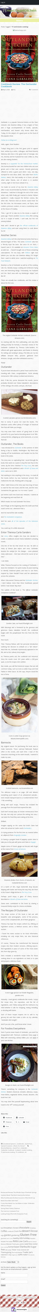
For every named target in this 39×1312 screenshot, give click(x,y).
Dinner (34, 1230)
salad (26, 1244)
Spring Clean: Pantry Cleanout (10, 1208)
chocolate (24, 1227)
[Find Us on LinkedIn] (25, 1303)
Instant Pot (5, 1241)
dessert (26, 1231)
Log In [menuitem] (3, 2)
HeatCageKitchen (21, 10)
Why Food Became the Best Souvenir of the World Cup (18, 1198)
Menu (19, 20)
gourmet (3, 1238)
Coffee (4, 1231)
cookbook (10, 1231)
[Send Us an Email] (15, 1303)
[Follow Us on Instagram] (18, 1303)
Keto (15, 1241)
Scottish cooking (27, 1150)
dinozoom (19, 1299)
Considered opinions (9, 1144)
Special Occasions (6, 1146)
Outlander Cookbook (7, 1150)
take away (8, 1250)
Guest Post (28, 1144)
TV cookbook (20, 1152)
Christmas (33, 1228)
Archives (3, 1262)
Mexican (3, 1244)
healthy (16, 1238)
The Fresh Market (17, 1252)
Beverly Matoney (6, 1148)
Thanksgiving (6, 1252)
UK (26, 1152)
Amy (14, 90)
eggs (2, 1235)
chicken (15, 1228)
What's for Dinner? (19, 1146)
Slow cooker (33, 1244)
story (6, 536)
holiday (26, 1238)
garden (7, 1235)
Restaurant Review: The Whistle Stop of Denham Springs (19, 1192)
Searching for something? (9, 1220)
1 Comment (34, 90)
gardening (15, 1235)
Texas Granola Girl (23, 1250)
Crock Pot (18, 1231)
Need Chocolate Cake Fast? (9, 1201)
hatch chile (9, 1238)
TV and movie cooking (8, 1152)
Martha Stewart (32, 1241)
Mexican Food (10, 1244)
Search (29, 1222)
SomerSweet (13, 1246)
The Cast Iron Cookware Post (10, 1211)
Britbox (27, 253)
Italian (11, 1241)
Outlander (24, 1148)
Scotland (18, 1150)
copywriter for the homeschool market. (24, 164)
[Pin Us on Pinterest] (21, 1303)
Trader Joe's (28, 1252)
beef (2, 1228)
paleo (17, 1244)
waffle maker (23, 1255)
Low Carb (23, 1241)
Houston (32, 1238)
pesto (22, 1244)
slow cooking (4, 1247)
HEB (21, 1238)
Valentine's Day (6, 1255)
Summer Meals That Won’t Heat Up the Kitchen (15, 1195)
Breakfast (8, 1228)
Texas (14, 1250)
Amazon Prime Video (30, 247)
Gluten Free (28, 1235)
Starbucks (25, 1246)
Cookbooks (20, 1144)
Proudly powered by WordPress (13, 1297)
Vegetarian (15, 1255)
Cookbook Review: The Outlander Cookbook (19, 85)
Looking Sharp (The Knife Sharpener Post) (14, 1214)
